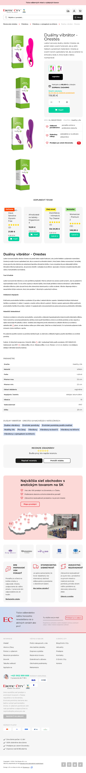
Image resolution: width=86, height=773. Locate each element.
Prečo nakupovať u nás (39, 643)
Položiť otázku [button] (57, 461)
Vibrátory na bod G (49, 430)
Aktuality (59, 647)
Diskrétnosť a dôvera (38, 659)
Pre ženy (22, 430)
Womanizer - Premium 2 (75, 217)
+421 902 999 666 (20, 676)
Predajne (59, 651)
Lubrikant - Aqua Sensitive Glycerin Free (13, 215)
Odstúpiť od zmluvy (15, 716)
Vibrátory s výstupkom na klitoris (44, 24)
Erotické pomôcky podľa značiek (57, 425)
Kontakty (59, 655)
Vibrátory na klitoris (70, 430)
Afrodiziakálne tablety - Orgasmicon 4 (34, 219)
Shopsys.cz (26, 767)
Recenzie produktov (11, 655)
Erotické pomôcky (31, 425)
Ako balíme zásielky (37, 647)
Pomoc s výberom (10, 651)
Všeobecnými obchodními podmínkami (31, 763)
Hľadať (6, 643)
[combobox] (37, 17)
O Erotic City (61, 659)
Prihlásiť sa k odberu (74, 618)
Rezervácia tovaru (37, 655)
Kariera (59, 663)
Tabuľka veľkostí (9, 663)
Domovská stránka (10, 24)
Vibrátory (24, 24)
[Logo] (14, 11)
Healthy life (9, 430)
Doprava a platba (36, 651)
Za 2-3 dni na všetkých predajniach (62, 93)
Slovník (6, 659)
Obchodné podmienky (38, 663)
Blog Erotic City (62, 643)
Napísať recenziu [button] (29, 461)
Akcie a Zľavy (8, 647)
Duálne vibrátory (12, 425)
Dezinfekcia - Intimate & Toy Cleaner (54, 215)
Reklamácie (34, 667)
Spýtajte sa (7, 667)
